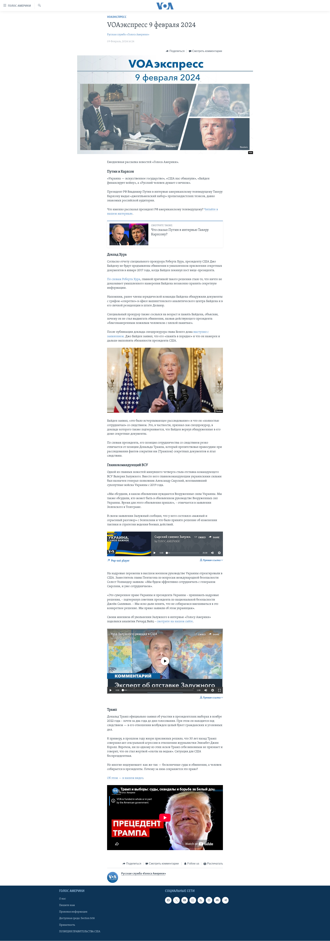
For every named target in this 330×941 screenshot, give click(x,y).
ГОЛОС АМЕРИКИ (169, 541)
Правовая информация (73, 911)
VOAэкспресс (116, 17)
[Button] (175, 51)
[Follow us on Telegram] (225, 900)
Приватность (67, 925)
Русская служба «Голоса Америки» (128, 34)
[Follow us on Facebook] (168, 900)
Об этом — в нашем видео (125, 778)
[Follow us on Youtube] (184, 900)
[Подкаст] (209, 900)
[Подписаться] (217, 900)
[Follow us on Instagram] (192, 900)
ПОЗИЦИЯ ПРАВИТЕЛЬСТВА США (79, 931)
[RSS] (201, 900)
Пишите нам (67, 905)
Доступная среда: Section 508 (77, 918)
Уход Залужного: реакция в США (134, 634)
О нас (62, 898)
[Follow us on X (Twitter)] (176, 900)
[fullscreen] (219, 690)
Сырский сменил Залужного (175, 537)
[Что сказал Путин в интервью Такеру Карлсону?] (128, 234)
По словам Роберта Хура (123, 279)
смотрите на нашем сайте (175, 621)
